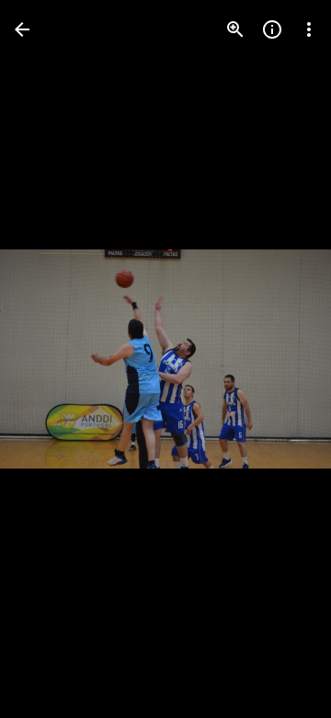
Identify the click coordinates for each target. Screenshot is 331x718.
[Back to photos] (22, 29)
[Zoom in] (235, 29)
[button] (51, 359)
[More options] (309, 29)
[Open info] (272, 29)
